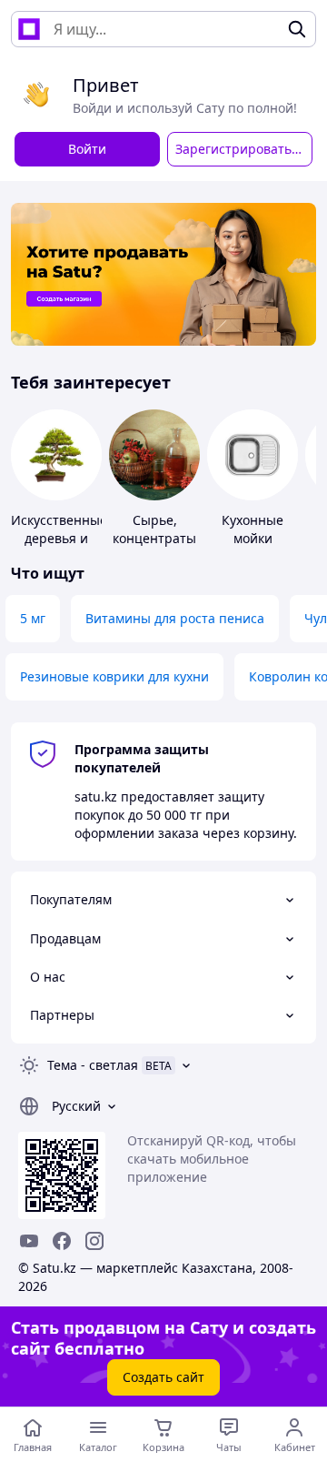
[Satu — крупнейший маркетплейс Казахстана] (29, 29)
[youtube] (29, 1241)
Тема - (92, 1065)
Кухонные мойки (252, 529)
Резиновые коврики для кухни (114, 676)
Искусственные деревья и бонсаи (59, 538)
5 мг (32, 618)
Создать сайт (163, 1377)
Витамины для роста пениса (174, 618)
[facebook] (62, 1241)
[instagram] (94, 1241)
